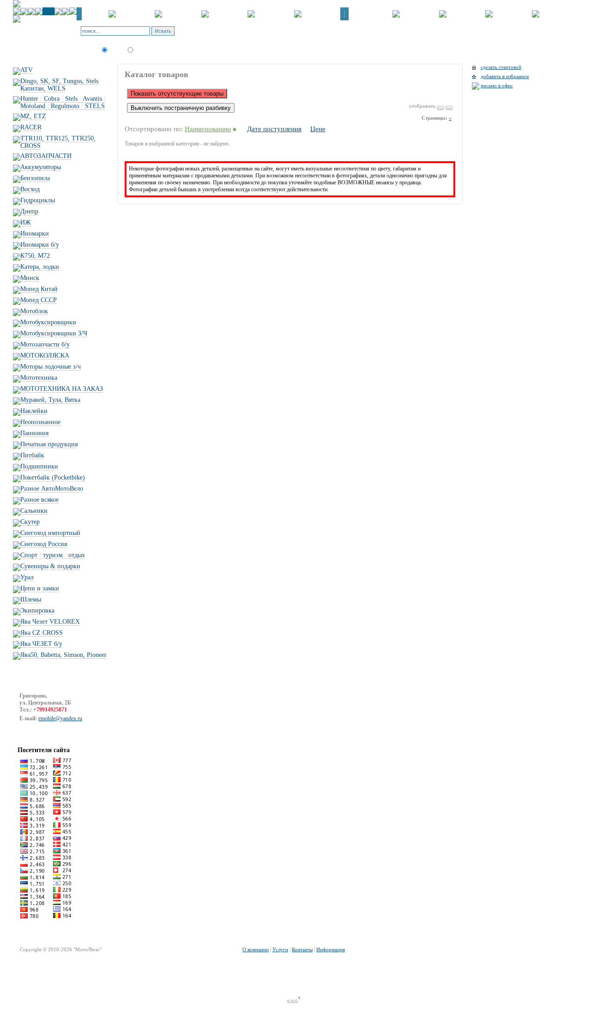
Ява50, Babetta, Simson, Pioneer (63, 654)
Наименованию (208, 129)
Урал (27, 577)
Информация (330, 949)
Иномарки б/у (39, 244)
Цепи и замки (39, 588)
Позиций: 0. (210, 33)
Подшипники (39, 466)
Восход (30, 189)
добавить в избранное (505, 76)
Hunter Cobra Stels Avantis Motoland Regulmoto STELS (63, 102)
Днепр (29, 211)
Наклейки (34, 410)
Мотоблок (34, 311)
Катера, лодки (39, 266)
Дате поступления (274, 129)
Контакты (302, 949)
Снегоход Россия (43, 544)
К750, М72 (35, 255)
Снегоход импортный (50, 532)
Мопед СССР (38, 300)
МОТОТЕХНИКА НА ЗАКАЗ (61, 388)
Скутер (30, 521)
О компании (255, 949)
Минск (29, 277)
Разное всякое (39, 499)
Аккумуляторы (40, 167)
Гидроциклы (37, 200)
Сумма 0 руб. (243, 33)
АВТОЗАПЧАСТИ (46, 155)
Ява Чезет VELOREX (50, 621)
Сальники (34, 510)
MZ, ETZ (33, 116)
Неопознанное (40, 422)
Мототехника (38, 377)
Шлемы (30, 599)
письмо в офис (497, 85)
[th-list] (440, 107)
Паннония (34, 433)
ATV (26, 70)
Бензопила (35, 178)
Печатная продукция (49, 444)
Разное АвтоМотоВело (51, 488)
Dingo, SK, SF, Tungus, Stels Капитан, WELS (59, 85)
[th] (449, 107)
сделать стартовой (501, 67)
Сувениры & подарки (50, 566)
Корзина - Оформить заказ (226, 28)
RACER (31, 127)
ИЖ (25, 222)
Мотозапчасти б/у (45, 344)
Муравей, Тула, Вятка (50, 399)
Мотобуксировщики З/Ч (53, 333)
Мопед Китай (39, 289)
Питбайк (32, 455)
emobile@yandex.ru (60, 718)
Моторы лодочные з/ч (50, 366)
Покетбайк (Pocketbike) (52, 477)
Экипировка (37, 610)
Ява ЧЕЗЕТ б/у (41, 643)
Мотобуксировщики (48, 322)
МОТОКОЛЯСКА (44, 355)
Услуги (280, 949)
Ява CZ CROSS (41, 632)
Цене (318, 129)
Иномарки (34, 233)
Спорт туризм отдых (52, 555)
